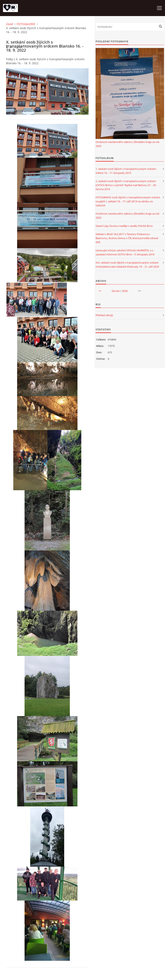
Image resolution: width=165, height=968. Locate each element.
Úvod (9, 24)
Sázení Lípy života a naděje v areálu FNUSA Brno (124, 226)
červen (116, 291)
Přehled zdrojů (104, 315)
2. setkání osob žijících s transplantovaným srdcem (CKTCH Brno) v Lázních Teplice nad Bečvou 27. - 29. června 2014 (126, 185)
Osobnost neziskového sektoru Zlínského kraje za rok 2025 (127, 144)
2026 (125, 291)
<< (100, 291)
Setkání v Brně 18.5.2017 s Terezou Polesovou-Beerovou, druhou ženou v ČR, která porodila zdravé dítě (127, 238)
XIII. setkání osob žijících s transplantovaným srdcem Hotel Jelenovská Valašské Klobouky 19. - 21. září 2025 (127, 264)
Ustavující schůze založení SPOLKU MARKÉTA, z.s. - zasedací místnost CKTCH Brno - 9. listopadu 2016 (125, 252)
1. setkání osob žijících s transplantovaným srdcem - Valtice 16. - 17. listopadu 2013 (126, 171)
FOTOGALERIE (26, 24)
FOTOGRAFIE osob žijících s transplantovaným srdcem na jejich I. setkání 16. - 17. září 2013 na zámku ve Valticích (128, 201)
